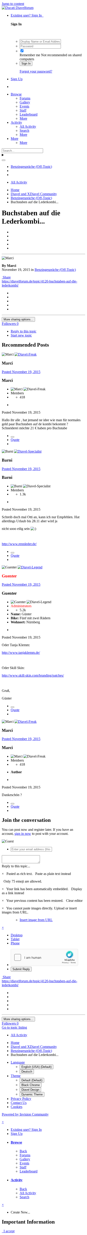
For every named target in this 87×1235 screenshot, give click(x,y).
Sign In (26, 63)
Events (24, 106)
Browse (16, 94)
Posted (21, 372)
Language (18, 1062)
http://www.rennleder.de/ (19, 544)
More (23, 118)
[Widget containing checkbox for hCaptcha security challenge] (44, 957)
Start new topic (21, 335)
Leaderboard (28, 114)
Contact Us (19, 1103)
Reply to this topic (23, 331)
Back (23, 1151)
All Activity (28, 126)
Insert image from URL (36, 920)
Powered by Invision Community (25, 1114)
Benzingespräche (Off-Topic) (55, 270)
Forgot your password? (36, 71)
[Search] (3, 160)
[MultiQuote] (12, 437)
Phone (15, 943)
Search (24, 130)
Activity (16, 122)
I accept (8, 1231)
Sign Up (17, 79)
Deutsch (26, 1071)
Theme (16, 1076)
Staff (23, 110)
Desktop (17, 935)
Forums (25, 98)
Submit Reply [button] (21, 969)
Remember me (30, 55)
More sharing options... (18, 319)
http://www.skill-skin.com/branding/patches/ (33, 675)
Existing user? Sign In (27, 15)
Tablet (15, 939)
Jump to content (13, 4)
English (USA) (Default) (36, 1067)
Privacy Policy (21, 1099)
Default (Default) (31, 1080)
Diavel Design (30, 1089)
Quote (15, 440)
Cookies (16, 1107)
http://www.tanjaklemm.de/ (21, 652)
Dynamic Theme (32, 1094)
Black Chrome (30, 1085)
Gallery (25, 102)
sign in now (22, 834)
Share (6, 277)
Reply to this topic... (16, 866)
